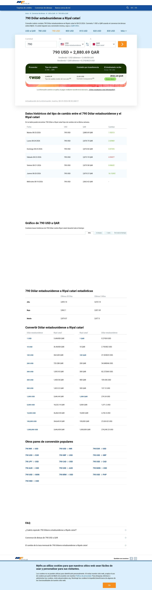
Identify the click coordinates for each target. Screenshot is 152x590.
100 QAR (83, 355)
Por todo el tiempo (120, 233)
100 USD (30, 355)
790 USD (56, 30)
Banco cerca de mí (62, 8)
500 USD (30, 388)
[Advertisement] (76, 203)
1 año (108, 233)
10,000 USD (31, 413)
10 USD (29, 347)
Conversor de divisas (43, 8)
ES (136, 8)
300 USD (30, 372)
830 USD (111, 30)
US (132, 8)
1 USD (29, 338)
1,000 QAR (83, 396)
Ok (109, 585)
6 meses (99, 233)
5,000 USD (31, 405)
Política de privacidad (83, 576)
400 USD (30, 380)
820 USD (97, 30)
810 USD (83, 30)
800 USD (70, 30)
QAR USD (74, 26)
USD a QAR (30, 30)
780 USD (42, 30)
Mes (89, 233)
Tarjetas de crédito (24, 8)
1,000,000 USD (32, 430)
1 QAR (82, 338)
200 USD (30, 363)
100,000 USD (32, 421)
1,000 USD (31, 396)
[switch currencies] (122, 44)
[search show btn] (127, 8)
